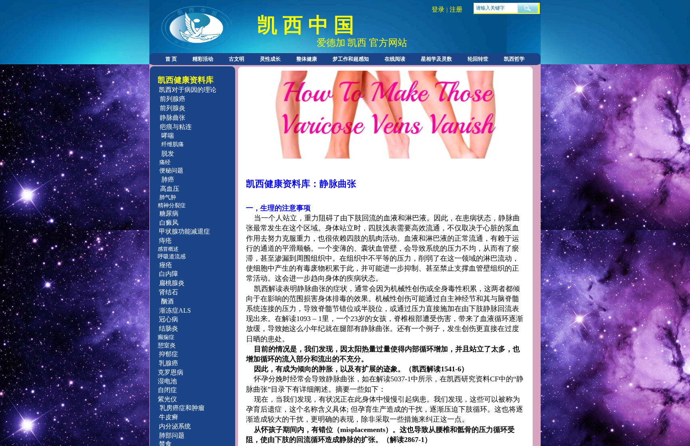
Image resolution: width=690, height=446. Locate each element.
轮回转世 (478, 59)
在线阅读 (395, 59)
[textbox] (496, 8)
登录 (438, 9)
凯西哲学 (514, 59)
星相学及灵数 (436, 59)
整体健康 (306, 59)
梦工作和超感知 (351, 59)
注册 (456, 9)
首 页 (171, 59)
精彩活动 (202, 59)
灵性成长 (270, 59)
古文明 (236, 59)
